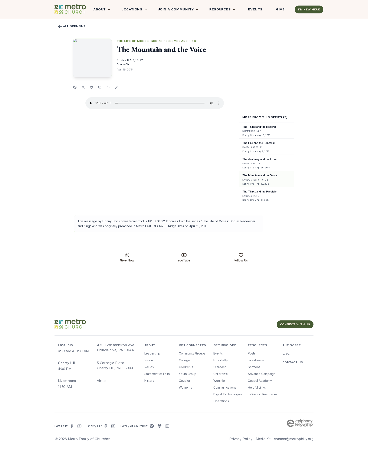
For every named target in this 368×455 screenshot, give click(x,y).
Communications (224, 387)
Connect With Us (295, 324)
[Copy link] (116, 87)
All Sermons (74, 26)
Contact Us (292, 362)
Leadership (152, 353)
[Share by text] (108, 87)
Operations (221, 401)
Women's (185, 387)
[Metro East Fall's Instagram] (79, 426)
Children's (186, 367)
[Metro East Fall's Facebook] (72, 426)
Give (280, 9)
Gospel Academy (260, 380)
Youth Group (187, 374)
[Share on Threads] (91, 87)
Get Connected (192, 345)
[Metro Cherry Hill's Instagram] (113, 426)
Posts (252, 353)
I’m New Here (309, 9)
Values (149, 367)
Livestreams (256, 360)
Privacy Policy (240, 439)
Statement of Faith (157, 374)
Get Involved (224, 345)
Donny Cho (124, 64)
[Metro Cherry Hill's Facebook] (106, 426)
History (149, 380)
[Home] (70, 9)
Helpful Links (257, 387)
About (99, 9)
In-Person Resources (262, 394)
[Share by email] (99, 87)
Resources (220, 9)
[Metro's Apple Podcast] (159, 426)
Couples (185, 380)
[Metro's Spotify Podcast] (152, 426)
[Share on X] (83, 87)
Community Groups (192, 353)
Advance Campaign (261, 374)
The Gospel (292, 345)
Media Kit (263, 439)
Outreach (219, 367)
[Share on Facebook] (75, 87)
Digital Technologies (227, 394)
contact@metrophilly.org (293, 439)
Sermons (254, 367)
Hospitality (220, 360)
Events (255, 9)
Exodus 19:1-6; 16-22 (130, 60)
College (184, 360)
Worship (219, 380)
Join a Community (176, 9)
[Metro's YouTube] (167, 426)
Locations (131, 9)
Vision (148, 360)
